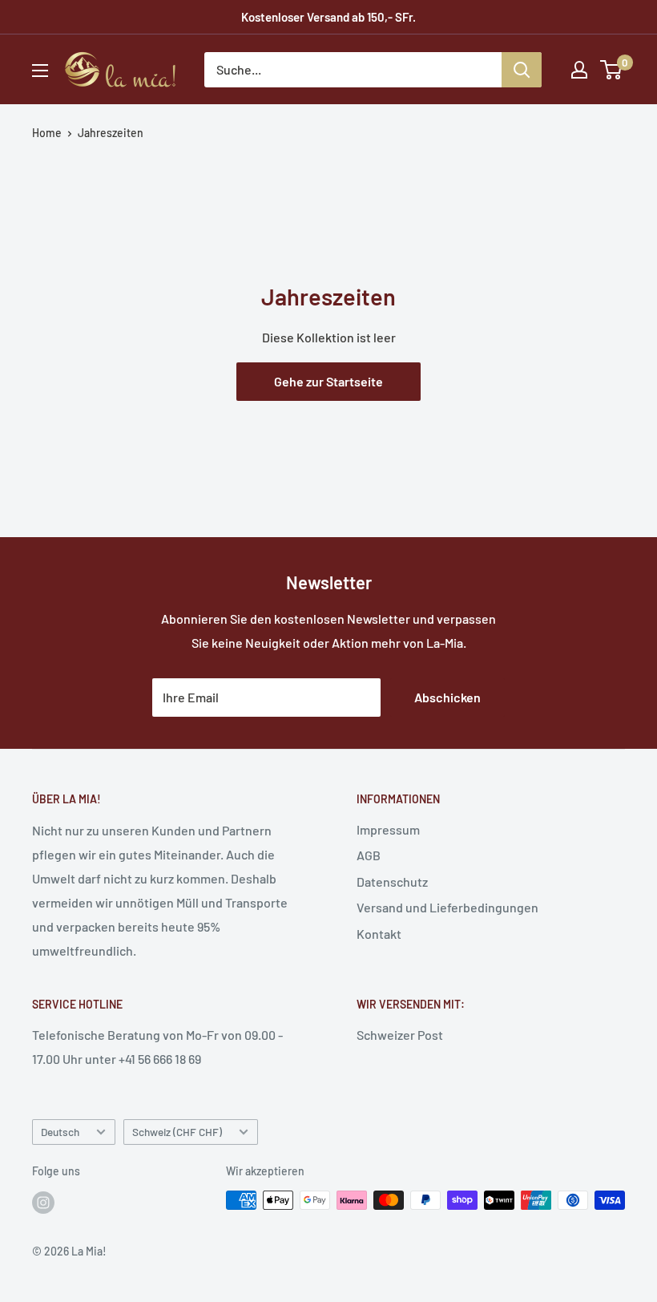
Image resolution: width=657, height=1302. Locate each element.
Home (47, 133)
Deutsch (60, 1131)
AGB (369, 855)
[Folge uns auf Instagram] (43, 1202)
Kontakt (379, 933)
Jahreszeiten (110, 133)
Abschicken (447, 697)
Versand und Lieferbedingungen (447, 907)
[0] (612, 69)
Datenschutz (392, 881)
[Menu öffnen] (40, 70)
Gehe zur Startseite (328, 381)
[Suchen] (522, 69)
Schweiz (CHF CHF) (177, 1131)
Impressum (388, 829)
